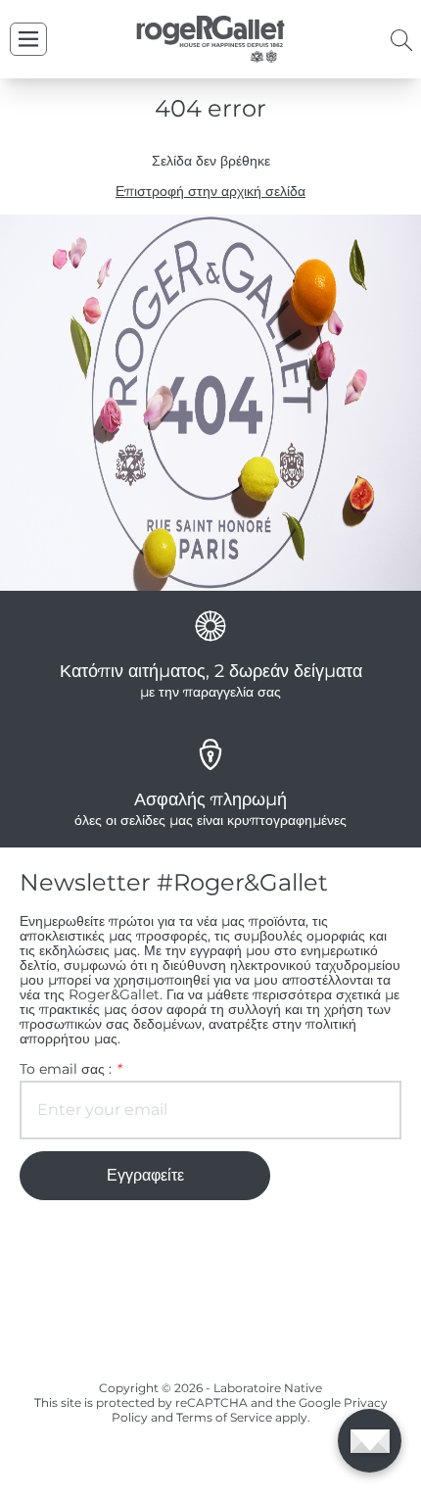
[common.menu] (28, 39)
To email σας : (70, 1069)
